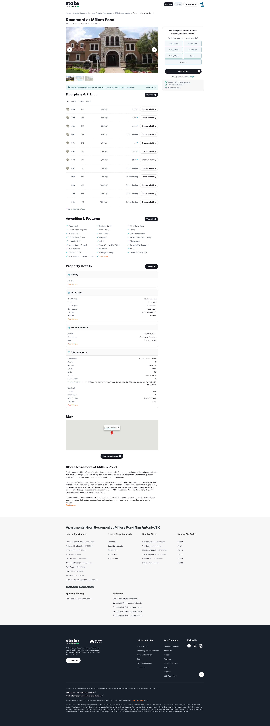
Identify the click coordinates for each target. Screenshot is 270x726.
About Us (168, 651)
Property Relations (144, 663)
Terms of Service (171, 663)
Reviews (167, 659)
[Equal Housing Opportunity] (96, 641)
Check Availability (149, 109)
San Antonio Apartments (102, 13)
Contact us (73, 660)
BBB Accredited (170, 676)
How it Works (142, 646)
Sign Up (168, 4)
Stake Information (137, 700)
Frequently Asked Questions (148, 651)
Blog (138, 659)
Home (68, 13)
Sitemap (167, 672)
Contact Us (141, 667)
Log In (178, 4)
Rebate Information (144, 655)
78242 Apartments (122, 13)
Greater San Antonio (81, 13)
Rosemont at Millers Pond (90, 20)
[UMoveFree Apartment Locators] (72, 641)
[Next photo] (154, 49)
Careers (167, 655)
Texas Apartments (171, 646)
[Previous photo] (69, 49)
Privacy (167, 667)
